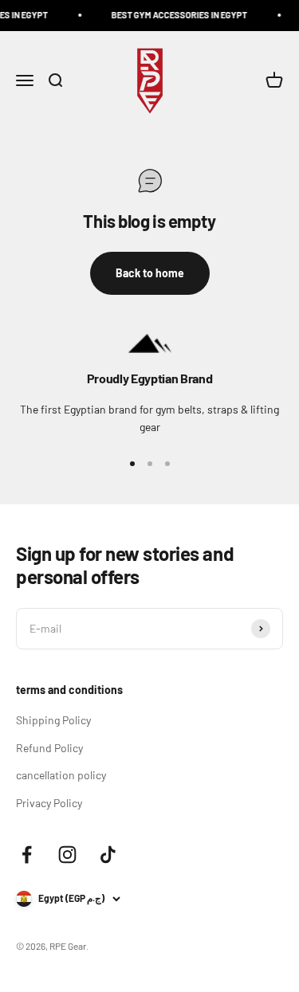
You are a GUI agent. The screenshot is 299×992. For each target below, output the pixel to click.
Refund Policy (49, 748)
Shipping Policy (53, 720)
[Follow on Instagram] (67, 854)
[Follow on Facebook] (26, 854)
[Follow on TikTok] (108, 854)
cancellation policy (61, 775)
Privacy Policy (49, 803)
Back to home (150, 273)
